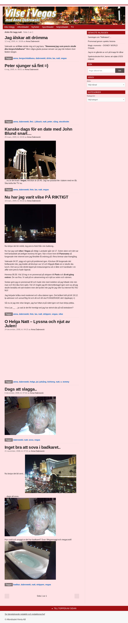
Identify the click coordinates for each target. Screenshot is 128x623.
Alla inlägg (9, 27)
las (53, 58)
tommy (66, 382)
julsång (42, 382)
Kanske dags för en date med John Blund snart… (38, 131)
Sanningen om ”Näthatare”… (99, 37)
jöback (38, 122)
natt (58, 58)
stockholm (64, 122)
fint (31, 122)
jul (37, 382)
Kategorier (91, 96)
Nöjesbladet (62, 27)
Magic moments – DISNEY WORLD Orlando (103, 46)
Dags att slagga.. (21, 389)
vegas (64, 58)
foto (32, 190)
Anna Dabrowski (32, 41)
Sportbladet (48, 27)
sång (55, 122)
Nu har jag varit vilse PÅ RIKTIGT (36, 197)
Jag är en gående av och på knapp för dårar (105, 52)
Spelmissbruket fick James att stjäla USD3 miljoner (105, 57)
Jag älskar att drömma (26, 37)
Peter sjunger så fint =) (26, 65)
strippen (47, 314)
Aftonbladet (23, 27)
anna (15, 58)
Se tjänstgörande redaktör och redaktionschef (25, 614)
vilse (61, 314)
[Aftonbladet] (12, 2)
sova (31, 440)
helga (32, 382)
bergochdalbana (27, 58)
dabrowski (41, 58)
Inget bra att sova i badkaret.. (32, 447)
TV (72, 27)
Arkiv (89, 81)
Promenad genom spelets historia (101, 41)
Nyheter (35, 27)
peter (49, 122)
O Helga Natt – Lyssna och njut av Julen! (37, 323)
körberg (51, 382)
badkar (16, 585)
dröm (49, 58)
